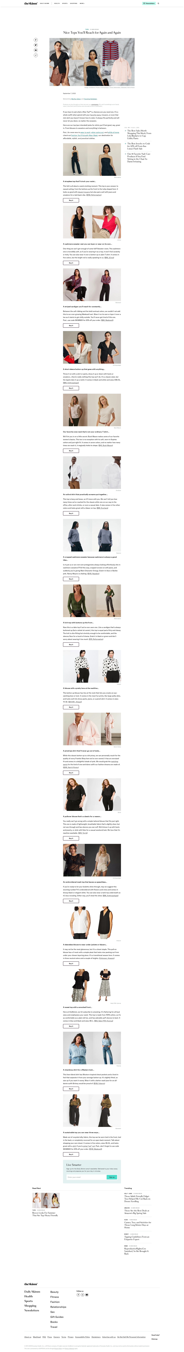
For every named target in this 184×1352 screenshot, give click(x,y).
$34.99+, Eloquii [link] (75, 702)
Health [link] (57, 3)
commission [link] (94, 104)
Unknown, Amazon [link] (107, 958)
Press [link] (49, 1337)
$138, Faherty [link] (99, 1083)
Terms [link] (63, 1337)
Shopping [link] (73, 3)
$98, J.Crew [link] (109, 258)
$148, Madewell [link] (95, 1149)
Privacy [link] (70, 1337)
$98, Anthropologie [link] (110, 896)
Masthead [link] (37, 1337)
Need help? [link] (156, 1335)
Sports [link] (65, 3)
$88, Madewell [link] (107, 320)
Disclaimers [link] (96, 1337)
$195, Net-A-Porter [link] (71, 767)
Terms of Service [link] (69, 1348)
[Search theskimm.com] (158, 3)
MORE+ (82, 3)
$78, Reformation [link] (96, 639)
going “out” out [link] (89, 1146)
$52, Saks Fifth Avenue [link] (104, 1021)
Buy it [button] (71, 200)
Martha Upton (76, 99)
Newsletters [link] (31, 1310)
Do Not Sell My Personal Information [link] (131, 1337)
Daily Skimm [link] (44, 3)
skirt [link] (74, 1146)
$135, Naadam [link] (93, 574)
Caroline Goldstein (90, 99)
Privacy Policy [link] (58, 1348)
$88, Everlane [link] (102, 508)
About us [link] (27, 1337)
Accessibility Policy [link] (82, 1337)
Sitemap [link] (154, 1339)
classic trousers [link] (84, 192)
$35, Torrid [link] (83, 833)
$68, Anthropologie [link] (71, 383)
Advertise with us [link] (109, 1337)
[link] (30, 3)
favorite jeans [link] (95, 115)
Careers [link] (57, 1337)
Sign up (111, 1177)
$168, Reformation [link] (94, 195)
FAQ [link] (44, 1337)
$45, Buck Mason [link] (105, 445)
